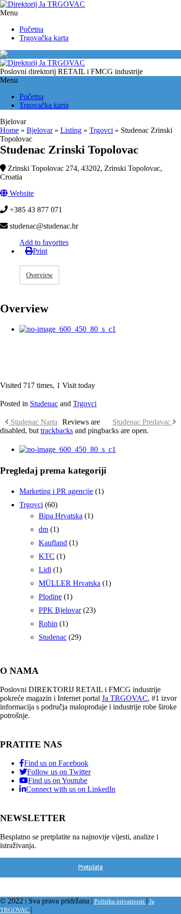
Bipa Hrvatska (61, 516)
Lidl (45, 570)
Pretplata (90, 867)
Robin (48, 623)
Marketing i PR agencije (56, 491)
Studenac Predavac (142, 422)
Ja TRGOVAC (125, 698)
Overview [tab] (39, 275)
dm (43, 529)
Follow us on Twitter (59, 772)
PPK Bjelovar (60, 610)
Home (9, 130)
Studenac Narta (33, 422)
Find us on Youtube (57, 780)
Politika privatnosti (119, 901)
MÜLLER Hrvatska (69, 583)
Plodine (50, 596)
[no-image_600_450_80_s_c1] (67, 329)
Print (40, 251)
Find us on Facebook (56, 763)
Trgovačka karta (44, 38)
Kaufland (53, 543)
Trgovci (101, 130)
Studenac (44, 403)
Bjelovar (49, 54)
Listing (71, 130)
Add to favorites (44, 242)
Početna (31, 29)
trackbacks (57, 430)
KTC (47, 556)
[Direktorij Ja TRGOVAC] (42, 4)
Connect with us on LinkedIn (70, 789)
